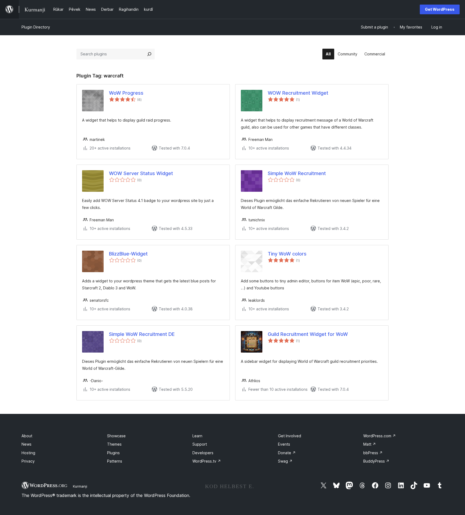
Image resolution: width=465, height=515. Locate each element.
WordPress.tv (206, 461)
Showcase (116, 436)
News (26, 444)
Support (199, 444)
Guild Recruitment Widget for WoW (308, 334)
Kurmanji (80, 486)
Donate (287, 452)
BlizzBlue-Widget (128, 254)
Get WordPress (440, 9)
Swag (285, 461)
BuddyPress (376, 461)
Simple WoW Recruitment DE (142, 334)
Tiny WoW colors (287, 254)
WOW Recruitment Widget (298, 93)
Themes (114, 444)
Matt (369, 444)
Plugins (113, 452)
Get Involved (289, 436)
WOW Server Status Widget (141, 173)
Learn (197, 436)
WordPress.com (379, 436)
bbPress (373, 452)
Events (284, 444)
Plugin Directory (36, 27)
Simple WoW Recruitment (297, 173)
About (27, 436)
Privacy (28, 461)
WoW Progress (126, 93)
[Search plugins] (149, 54)
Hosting (28, 452)
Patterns (114, 461)
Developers (202, 452)
